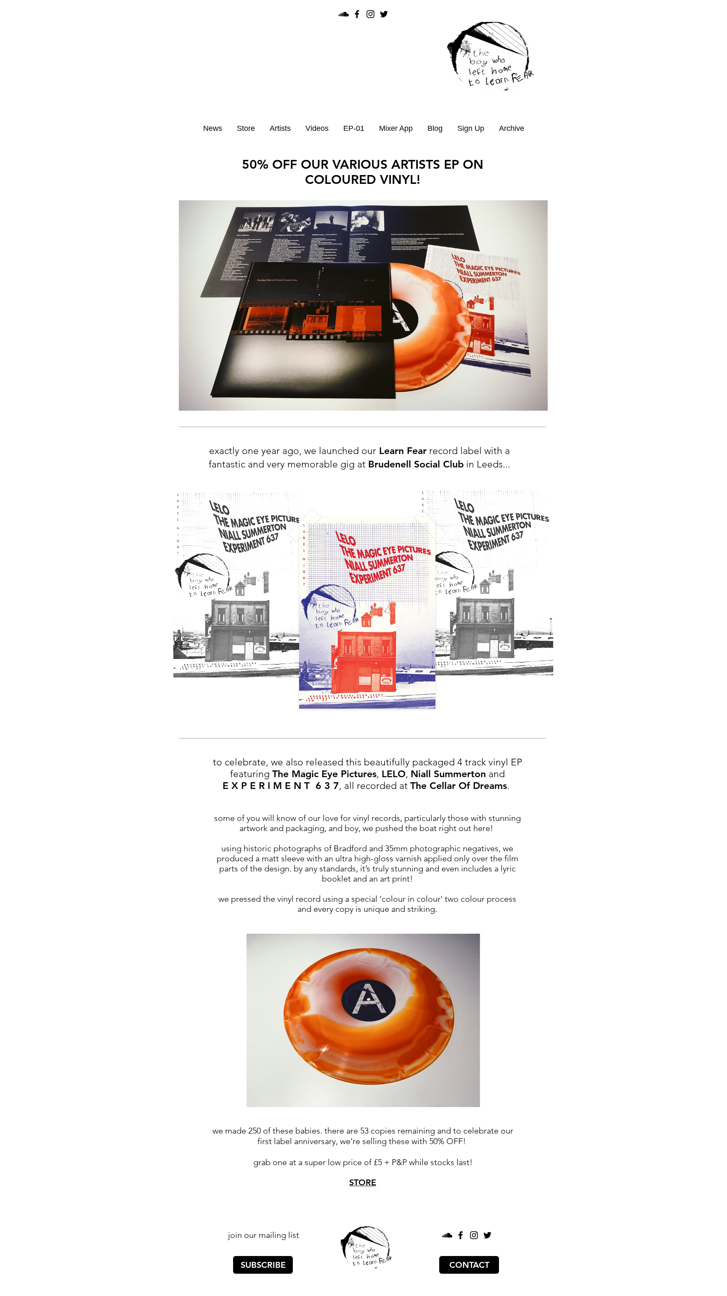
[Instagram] (370, 14)
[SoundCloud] (343, 14)
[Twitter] (384, 14)
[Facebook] (357, 14)
